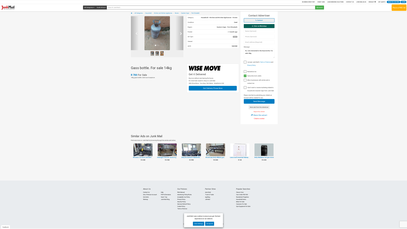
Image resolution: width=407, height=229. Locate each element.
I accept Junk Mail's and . (260, 63)
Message (247, 47)
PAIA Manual (181, 192)
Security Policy (181, 201)
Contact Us (350, 2)
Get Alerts (381, 2)
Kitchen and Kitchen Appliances (163, 13)
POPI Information (166, 194)
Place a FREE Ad (399, 8)
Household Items (241, 199)
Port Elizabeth (195, 13)
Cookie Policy (181, 206)
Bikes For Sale (240, 201)
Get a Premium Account (150, 194)
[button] (89, 8)
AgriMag (207, 197)
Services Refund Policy (183, 204)
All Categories (139, 13)
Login (403, 2)
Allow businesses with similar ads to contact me (258, 81)
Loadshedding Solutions (335, 2)
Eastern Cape (185, 13)
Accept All (209, 223)
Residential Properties (242, 197)
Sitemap (145, 199)
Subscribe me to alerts (254, 76)
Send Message (259, 101)
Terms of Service (265, 62)
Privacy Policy (251, 65)
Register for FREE (393, 2)
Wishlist (372, 2)
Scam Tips (164, 197)
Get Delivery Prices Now (212, 88)
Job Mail (207, 199)
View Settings (198, 223)
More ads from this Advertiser (259, 107)
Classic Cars (240, 192)
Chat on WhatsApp (260, 26)
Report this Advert (259, 111)
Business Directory (308, 2)
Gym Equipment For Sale (243, 206)
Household (148, 13)
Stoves (177, 13)
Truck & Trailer (209, 194)
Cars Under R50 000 (242, 194)
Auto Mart (208, 192)
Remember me (251, 71)
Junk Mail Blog (361, 2)
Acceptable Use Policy (183, 197)
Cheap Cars (321, 2)
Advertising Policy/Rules (184, 194)
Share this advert (260, 115)
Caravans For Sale (241, 204)
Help (162, 192)
